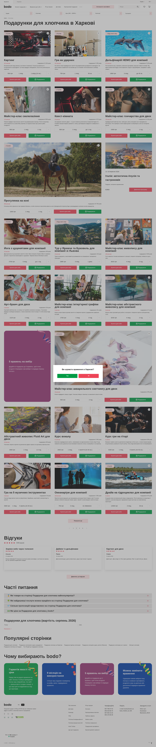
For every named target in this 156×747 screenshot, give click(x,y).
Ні (88, 376)
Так (67, 376)
